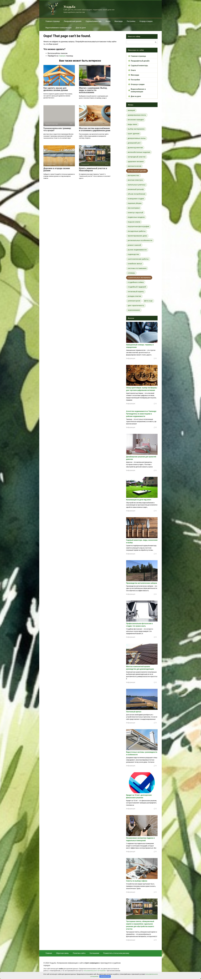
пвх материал (134, 208)
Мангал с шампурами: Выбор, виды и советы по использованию (93, 90)
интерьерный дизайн (137, 171)
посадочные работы (137, 231)
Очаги (108, 21)
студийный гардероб (137, 287)
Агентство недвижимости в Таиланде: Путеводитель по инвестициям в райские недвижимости (141, 413)
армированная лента (137, 115)
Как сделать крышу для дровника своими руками (55, 89)
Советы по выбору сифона (136, 881)
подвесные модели (136, 217)
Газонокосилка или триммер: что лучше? (57, 129)
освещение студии (136, 199)
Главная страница (53, 21)
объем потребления (136, 194)
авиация (131, 110)
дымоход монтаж (135, 147)
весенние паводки (136, 120)
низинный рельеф (136, 189)
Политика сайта (79, 953)
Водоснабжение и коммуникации (59, 28)
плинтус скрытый (135, 212)
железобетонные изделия (139, 152)
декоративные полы (137, 138)
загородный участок (137, 157)
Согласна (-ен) (105, 976)
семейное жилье (135, 264)
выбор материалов (136, 129)
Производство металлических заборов (141, 583)
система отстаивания (137, 268)
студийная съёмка (136, 282)
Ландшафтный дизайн (72, 21)
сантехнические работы (138, 259)
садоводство (133, 254)
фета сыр (148, 301)
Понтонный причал (133, 712)
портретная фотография (138, 226)
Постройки (131, 21)
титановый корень (136, 291)
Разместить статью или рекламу (116, 953)
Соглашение (94, 953)
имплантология (134, 166)
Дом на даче (81, 28)
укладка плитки (134, 296)
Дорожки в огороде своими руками (56, 169)
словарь (131, 273)
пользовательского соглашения (95, 971)
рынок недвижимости (137, 250)
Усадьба (69, 6)
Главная (49, 953)
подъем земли (134, 222)
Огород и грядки (145, 21)
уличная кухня (134, 301)
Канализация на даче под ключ (138, 500)
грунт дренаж (133, 133)
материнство (133, 175)
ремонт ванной (134, 245)
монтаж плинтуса (135, 180)
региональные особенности (140, 240)
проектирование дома (137, 236)
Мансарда (119, 21)
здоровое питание (136, 161)
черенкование (134, 310)
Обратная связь (62, 953)
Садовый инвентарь (93, 21)
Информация (130, 358)
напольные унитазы (136, 185)
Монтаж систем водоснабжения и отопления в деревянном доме (94, 129)
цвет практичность (136, 305)
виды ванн (132, 124)
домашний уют (134, 143)
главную (62, 56)
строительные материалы (139, 277)
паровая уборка (134, 203)
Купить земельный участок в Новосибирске (93, 169)
